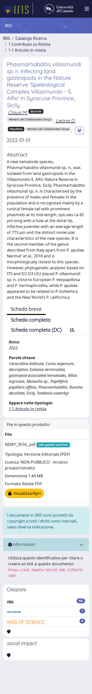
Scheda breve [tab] (26, 309)
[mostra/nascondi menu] (87, 8)
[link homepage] (18, 9)
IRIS (6, 38)
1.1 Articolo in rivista (27, 50)
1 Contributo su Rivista (29, 44)
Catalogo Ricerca (31, 38)
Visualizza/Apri (26, 493)
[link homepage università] (58, 9)
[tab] (72, 330)
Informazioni (23, 544)
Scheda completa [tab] (31, 320)
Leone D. (65, 120)
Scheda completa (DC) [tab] (36, 330)
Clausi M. (17, 112)
